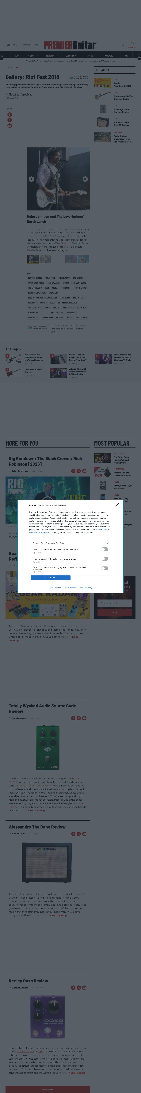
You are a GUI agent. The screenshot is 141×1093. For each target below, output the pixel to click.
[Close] (118, 505)
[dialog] (70, 546)
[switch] (104, 549)
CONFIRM (51, 578)
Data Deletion (55, 588)
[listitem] (70, 543)
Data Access (70, 588)
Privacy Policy (86, 588)
